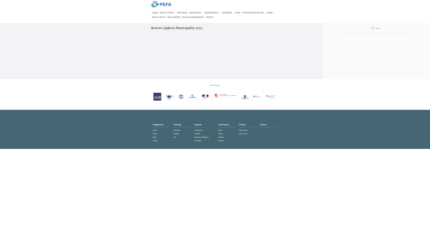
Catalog (176, 134)
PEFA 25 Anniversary (193, 17)
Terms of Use (243, 134)
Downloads (197, 141)
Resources (195, 13)
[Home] (161, 4)
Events (155, 130)
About (220, 130)
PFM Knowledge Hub (253, 13)
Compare (197, 134)
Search (210, 17)
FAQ (175, 137)
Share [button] (378, 28)
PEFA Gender (173, 17)
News (270, 13)
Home (155, 13)
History (220, 134)
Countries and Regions (201, 137)
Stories (155, 141)
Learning (227, 13)
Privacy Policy (243, 130)
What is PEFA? (167, 13)
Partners (182, 13)
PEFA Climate (159, 17)
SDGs (237, 13)
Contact (221, 141)
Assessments (211, 13)
